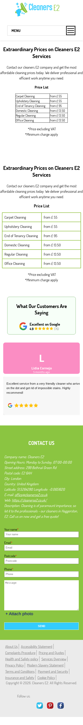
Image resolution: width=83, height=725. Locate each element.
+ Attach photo (19, 613)
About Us (11, 646)
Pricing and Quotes (51, 652)
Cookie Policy (46, 677)
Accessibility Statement (36, 646)
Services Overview (54, 659)
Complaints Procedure (20, 652)
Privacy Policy (14, 665)
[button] (9, 374)
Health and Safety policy (21, 659)
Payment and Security (53, 671)
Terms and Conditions (20, 671)
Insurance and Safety (19, 677)
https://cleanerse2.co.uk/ (29, 500)
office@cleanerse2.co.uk (31, 494)
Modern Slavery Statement (45, 665)
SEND (41, 626)
